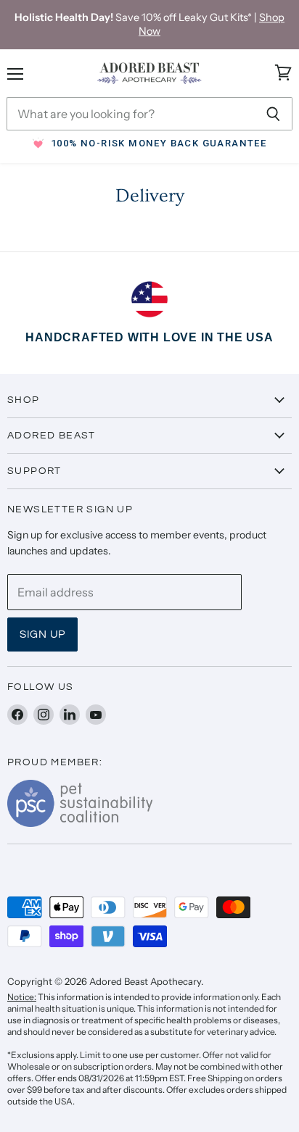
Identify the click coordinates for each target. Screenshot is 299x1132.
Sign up (42, 634)
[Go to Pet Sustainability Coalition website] (79, 822)
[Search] (273, 113)
